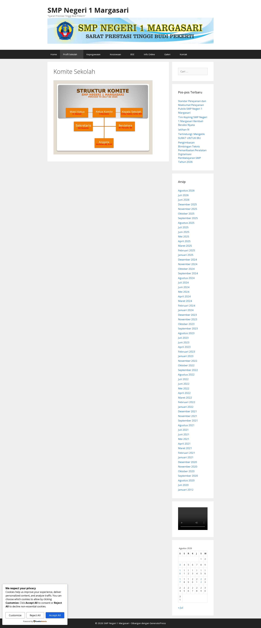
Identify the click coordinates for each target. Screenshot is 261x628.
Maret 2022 (185, 397)
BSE (132, 54)
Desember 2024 (187, 259)
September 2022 (188, 370)
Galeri (167, 54)
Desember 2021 (187, 411)
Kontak (183, 54)
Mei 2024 (183, 291)
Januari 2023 (185, 356)
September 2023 (188, 328)
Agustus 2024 (186, 278)
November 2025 (187, 209)
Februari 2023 (186, 351)
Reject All (35, 615)
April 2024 (184, 296)
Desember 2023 (187, 314)
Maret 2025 (185, 245)
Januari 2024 (185, 310)
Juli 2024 (183, 282)
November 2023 (187, 319)
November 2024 (187, 264)
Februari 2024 (186, 305)
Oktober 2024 (186, 268)
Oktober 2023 (186, 324)
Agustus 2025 (186, 222)
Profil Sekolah (70, 54)
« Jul (180, 607)
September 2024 (188, 273)
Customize (15, 615)
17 (180, 580)
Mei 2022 (183, 388)
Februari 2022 (186, 402)
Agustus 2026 (186, 190)
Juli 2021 (183, 429)
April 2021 (184, 443)
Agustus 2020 (186, 480)
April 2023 (184, 347)
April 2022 (184, 393)
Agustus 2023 (186, 333)
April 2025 (184, 241)
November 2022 (187, 360)
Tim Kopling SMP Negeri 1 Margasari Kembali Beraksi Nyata (192, 121)
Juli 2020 (183, 485)
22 (201, 580)
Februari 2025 (186, 250)
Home (53, 54)
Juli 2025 (183, 227)
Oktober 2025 (186, 213)
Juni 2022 (183, 383)
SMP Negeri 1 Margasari (88, 10)
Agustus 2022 (186, 374)
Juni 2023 (183, 342)
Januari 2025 (185, 255)
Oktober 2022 (186, 365)
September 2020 (188, 475)
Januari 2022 (185, 407)
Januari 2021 (185, 457)
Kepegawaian (93, 54)
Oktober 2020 (186, 471)
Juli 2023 (183, 337)
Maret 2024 (185, 301)
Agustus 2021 (186, 425)
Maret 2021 (185, 448)
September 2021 (188, 420)
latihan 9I (183, 129)
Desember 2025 (187, 204)
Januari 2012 (185, 489)
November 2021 (187, 416)
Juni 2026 (183, 199)
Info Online (149, 54)
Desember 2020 (187, 462)
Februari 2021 (186, 453)
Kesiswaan (115, 54)
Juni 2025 (183, 232)
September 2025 (188, 218)
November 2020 (187, 466)
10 (180, 572)
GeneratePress (158, 623)
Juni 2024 (183, 287)
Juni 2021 (183, 434)
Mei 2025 (183, 236)
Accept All (55, 615)
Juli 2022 (183, 379)
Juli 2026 (183, 195)
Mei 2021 (183, 439)
